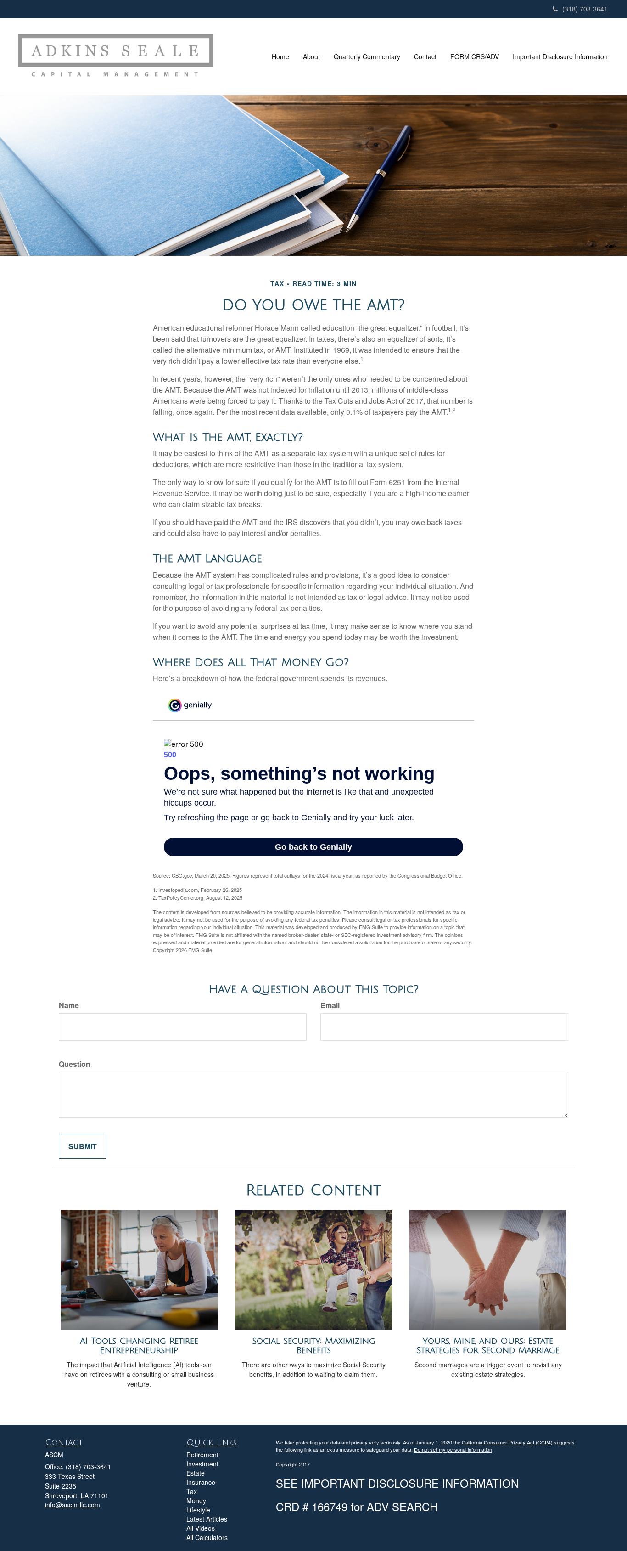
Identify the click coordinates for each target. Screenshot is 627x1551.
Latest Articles (206, 1518)
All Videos (200, 1528)
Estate (195, 1473)
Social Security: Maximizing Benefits (313, 1346)
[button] (311, 56)
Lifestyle (198, 1509)
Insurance (200, 1482)
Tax (191, 1491)
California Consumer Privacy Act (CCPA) (507, 1442)
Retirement (202, 1454)
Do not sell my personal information (453, 1449)
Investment (202, 1463)
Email (330, 1005)
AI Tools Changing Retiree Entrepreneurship (139, 1346)
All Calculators (207, 1537)
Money (196, 1500)
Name (69, 1005)
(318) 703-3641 (585, 8)
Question (74, 1064)
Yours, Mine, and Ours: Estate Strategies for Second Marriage (488, 1346)
